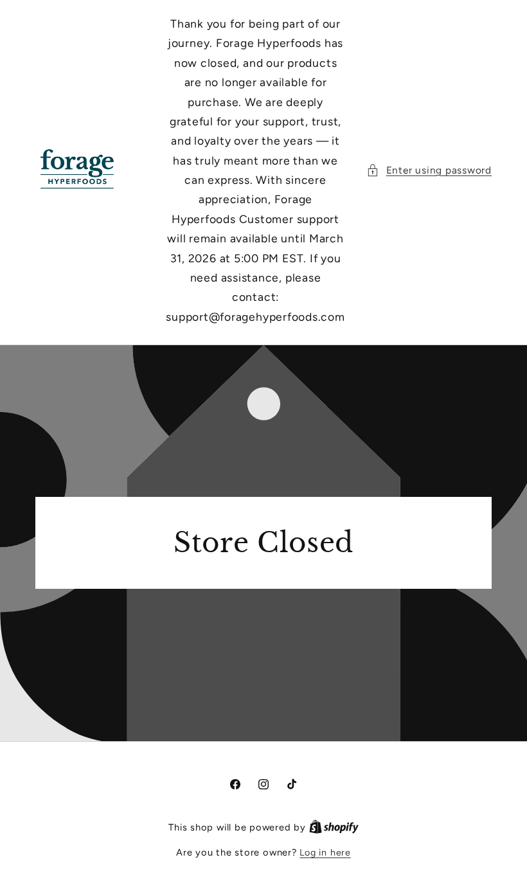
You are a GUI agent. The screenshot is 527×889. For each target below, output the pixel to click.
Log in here (324, 852)
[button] (429, 170)
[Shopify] (334, 827)
